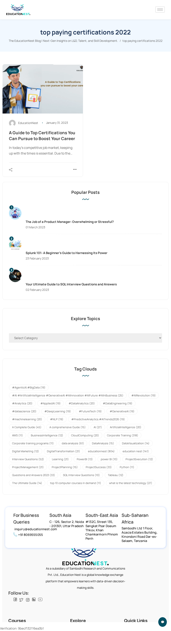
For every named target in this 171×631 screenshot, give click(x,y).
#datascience (24, 411)
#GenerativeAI (122, 411)
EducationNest (28, 123)
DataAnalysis (103, 443)
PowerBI (85, 459)
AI (98, 427)
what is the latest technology (130, 483)
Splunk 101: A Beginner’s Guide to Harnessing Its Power (66, 253)
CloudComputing (85, 435)
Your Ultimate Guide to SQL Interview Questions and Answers (71, 284)
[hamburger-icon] (160, 9)
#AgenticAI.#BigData (28, 387)
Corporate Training (122, 435)
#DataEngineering (117, 403)
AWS (17, 435)
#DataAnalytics (82, 403)
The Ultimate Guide (27, 483)
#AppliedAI (50, 403)
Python (127, 467)
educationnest (101, 451)
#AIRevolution (143, 395)
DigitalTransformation (63, 451)
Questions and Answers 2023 (33, 475)
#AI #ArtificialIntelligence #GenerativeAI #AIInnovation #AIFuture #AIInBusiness (67, 395)
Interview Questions (28, 459)
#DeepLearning (57, 411)
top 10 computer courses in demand (75, 483)
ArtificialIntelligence (125, 427)
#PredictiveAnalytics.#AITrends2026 (98, 419)
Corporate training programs (33, 443)
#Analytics (22, 403)
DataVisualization (136, 443)
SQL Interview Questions (81, 475)
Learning (60, 459)
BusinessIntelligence (47, 435)
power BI (109, 459)
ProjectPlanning (65, 467)
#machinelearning (27, 419)
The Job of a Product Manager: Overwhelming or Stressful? (70, 222)
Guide (13, 71)
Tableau (115, 475)
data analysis (73, 443)
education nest (136, 451)
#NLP (56, 419)
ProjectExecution (139, 459)
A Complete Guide (26, 427)
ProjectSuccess (99, 467)
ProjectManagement (28, 467)
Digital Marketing (25, 451)
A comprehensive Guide (67, 427)
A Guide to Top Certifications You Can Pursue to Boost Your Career (42, 135)
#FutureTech (90, 411)
